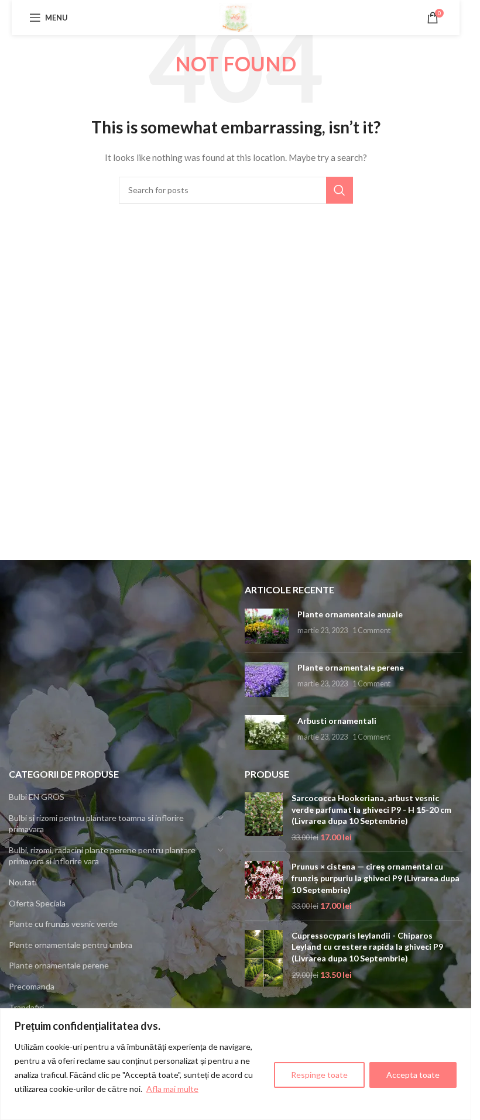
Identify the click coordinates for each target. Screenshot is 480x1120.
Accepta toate (413, 1075)
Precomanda (31, 986)
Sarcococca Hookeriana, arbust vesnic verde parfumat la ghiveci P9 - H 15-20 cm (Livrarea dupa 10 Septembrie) (371, 809)
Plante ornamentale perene (350, 667)
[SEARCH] (339, 190)
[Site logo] (236, 17)
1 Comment (371, 630)
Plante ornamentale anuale (350, 614)
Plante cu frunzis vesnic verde (63, 924)
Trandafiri (26, 1007)
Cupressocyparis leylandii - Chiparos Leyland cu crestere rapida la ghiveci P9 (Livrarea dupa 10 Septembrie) (367, 946)
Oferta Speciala (37, 903)
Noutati (23, 882)
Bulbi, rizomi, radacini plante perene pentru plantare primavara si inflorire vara (102, 856)
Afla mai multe (172, 1089)
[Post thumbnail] (267, 626)
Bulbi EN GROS (36, 797)
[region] (235, 1064)
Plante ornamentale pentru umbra (70, 945)
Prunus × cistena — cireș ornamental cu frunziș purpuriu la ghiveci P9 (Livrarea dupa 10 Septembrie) (376, 877)
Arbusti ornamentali (336, 721)
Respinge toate (319, 1075)
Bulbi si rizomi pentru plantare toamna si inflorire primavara (96, 823)
